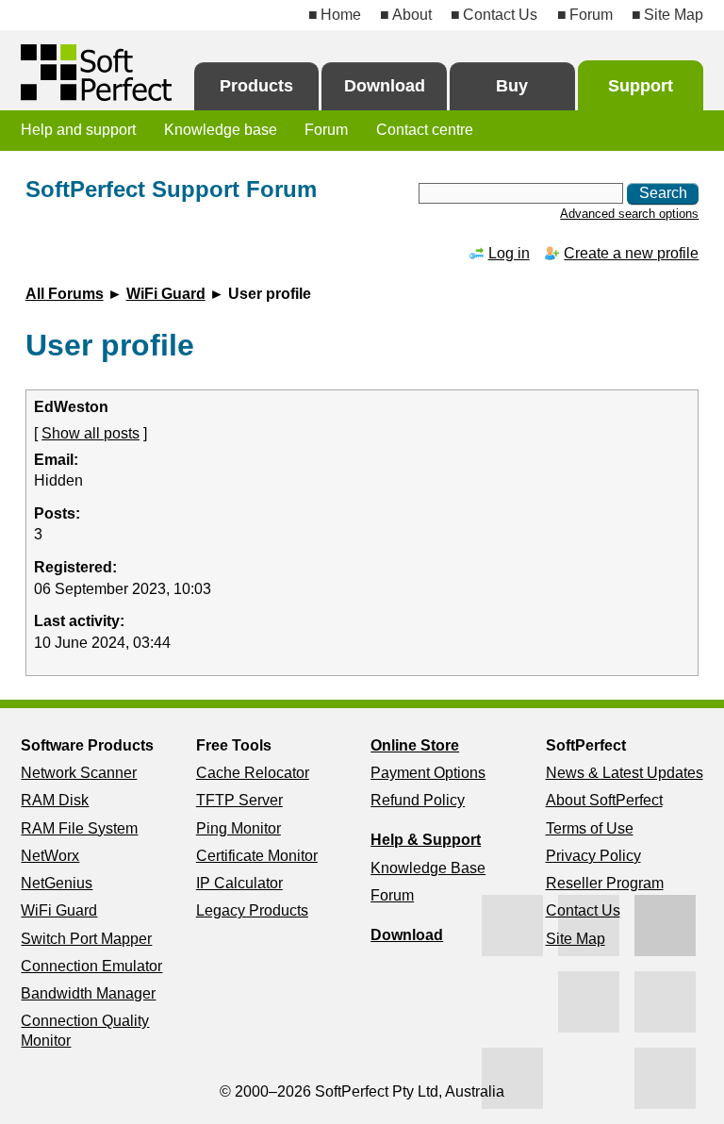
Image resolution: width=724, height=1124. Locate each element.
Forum (590, 15)
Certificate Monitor (257, 856)
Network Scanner (79, 773)
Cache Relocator (252, 773)
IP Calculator (239, 883)
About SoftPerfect (604, 800)
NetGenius (56, 883)
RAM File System (79, 828)
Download (384, 85)
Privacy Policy (593, 856)
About (412, 15)
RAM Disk (55, 800)
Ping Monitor (238, 828)
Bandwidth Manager (88, 993)
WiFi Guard (166, 294)
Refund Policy (417, 800)
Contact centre (424, 130)
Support (640, 85)
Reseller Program (605, 883)
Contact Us (500, 15)
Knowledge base (220, 130)
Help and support (78, 130)
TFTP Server (239, 800)
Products (256, 85)
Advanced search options (629, 214)
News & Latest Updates (624, 773)
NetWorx (50, 856)
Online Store (414, 745)
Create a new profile (631, 253)
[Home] (96, 72)
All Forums (64, 294)
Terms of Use (590, 828)
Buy (512, 85)
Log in (509, 253)
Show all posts (90, 433)
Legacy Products (252, 910)
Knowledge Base (427, 868)
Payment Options (427, 773)
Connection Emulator (91, 966)
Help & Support (425, 840)
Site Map (673, 15)
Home (341, 15)
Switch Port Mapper (86, 939)
